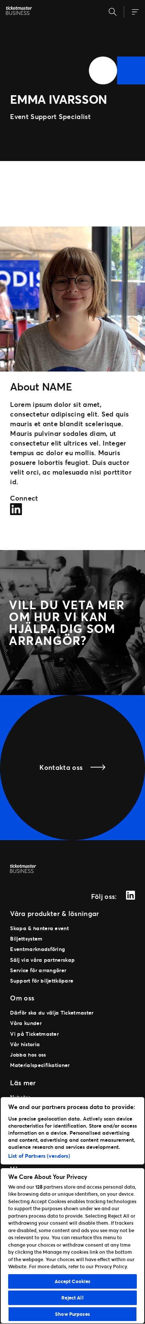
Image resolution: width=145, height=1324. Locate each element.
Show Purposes (72, 1314)
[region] (72, 1210)
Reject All (72, 1297)
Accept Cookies (73, 1281)
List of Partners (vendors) (39, 1155)
